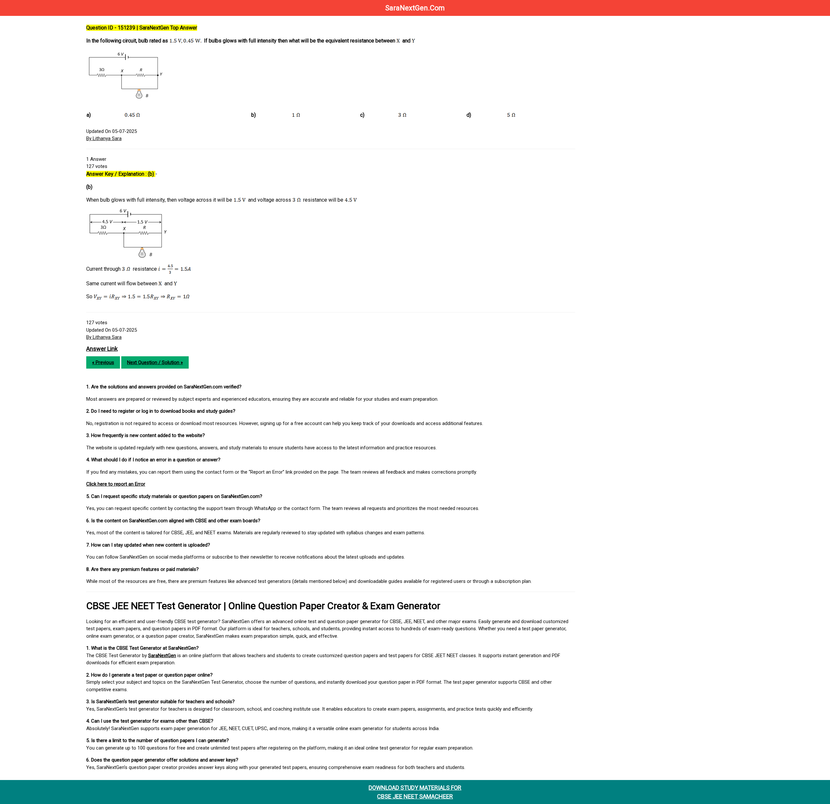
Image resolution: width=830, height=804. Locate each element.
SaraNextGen (162, 655)
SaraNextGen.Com (415, 8)
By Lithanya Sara (104, 138)
